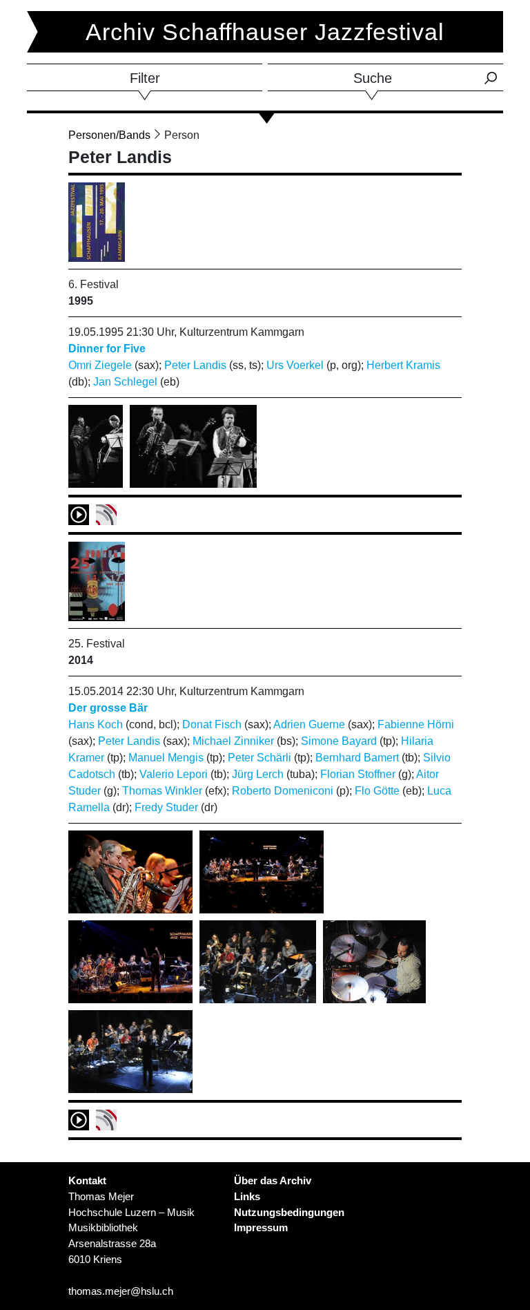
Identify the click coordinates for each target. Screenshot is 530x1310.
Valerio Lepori (173, 774)
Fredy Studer (166, 807)
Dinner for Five (107, 348)
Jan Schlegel (125, 382)
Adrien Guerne (309, 724)
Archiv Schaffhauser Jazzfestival (265, 32)
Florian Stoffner (357, 774)
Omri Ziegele (100, 365)
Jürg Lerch (258, 774)
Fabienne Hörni (415, 724)
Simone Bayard (339, 741)
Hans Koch (95, 724)
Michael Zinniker (233, 741)
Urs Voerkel (295, 365)
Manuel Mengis (166, 757)
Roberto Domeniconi (282, 791)
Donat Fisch (212, 724)
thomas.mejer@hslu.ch (120, 1291)
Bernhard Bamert (357, 757)
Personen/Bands (109, 135)
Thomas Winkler (162, 791)
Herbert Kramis (403, 365)
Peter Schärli (259, 757)
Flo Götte (377, 791)
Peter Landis (195, 365)
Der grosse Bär (108, 708)
